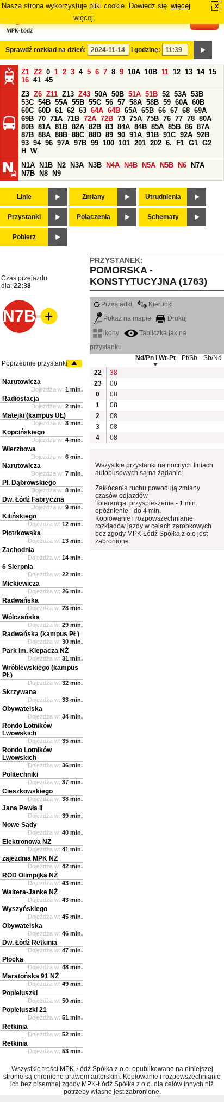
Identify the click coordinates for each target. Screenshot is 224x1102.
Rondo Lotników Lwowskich (27, 729)
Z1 (25, 72)
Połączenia (93, 217)
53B (197, 94)
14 (200, 72)
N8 (43, 173)
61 (59, 110)
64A (97, 110)
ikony (111, 333)
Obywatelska (22, 709)
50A (101, 94)
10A (134, 72)
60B (198, 102)
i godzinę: (145, 50)
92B (203, 135)
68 (186, 110)
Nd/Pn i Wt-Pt (155, 358)
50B (117, 94)
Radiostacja (20, 398)
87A (203, 127)
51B (151, 94)
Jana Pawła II (22, 808)
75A (135, 118)
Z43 (84, 94)
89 (109, 135)
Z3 (25, 94)
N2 (61, 165)
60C (27, 110)
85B (174, 127)
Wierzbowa (19, 449)
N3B (95, 165)
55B (78, 102)
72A (90, 118)
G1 (193, 143)
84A (123, 127)
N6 (182, 165)
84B (140, 127)
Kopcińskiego (23, 432)
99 (94, 143)
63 (82, 110)
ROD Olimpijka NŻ (30, 875)
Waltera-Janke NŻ (30, 892)
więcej (180, 6)
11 (165, 72)
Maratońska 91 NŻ (30, 976)
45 (49, 80)
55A (61, 102)
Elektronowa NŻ (26, 841)
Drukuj (176, 318)
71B (73, 118)
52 (166, 94)
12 (177, 72)
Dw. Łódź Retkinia (29, 942)
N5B (166, 165)
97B (80, 143)
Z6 (38, 94)
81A (44, 127)
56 (109, 102)
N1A (28, 165)
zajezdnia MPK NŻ (30, 858)
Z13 (68, 94)
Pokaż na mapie (127, 318)
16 (25, 80)
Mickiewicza (21, 583)
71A (56, 118)
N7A (197, 165)
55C (95, 102)
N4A (113, 165)
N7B (28, 173)
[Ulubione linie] (46, 316)
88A (44, 135)
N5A (148, 165)
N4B (131, 165)
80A (205, 118)
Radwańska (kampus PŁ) (40, 634)
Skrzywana (19, 692)
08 (113, 383)
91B (152, 135)
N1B (46, 165)
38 (113, 372)
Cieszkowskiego (27, 791)
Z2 (38, 72)
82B (95, 127)
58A (135, 102)
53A (180, 94)
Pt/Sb (189, 358)
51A (134, 94)
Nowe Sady (19, 825)
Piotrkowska (21, 533)
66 (162, 110)
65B (147, 110)
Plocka (12, 959)
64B (114, 110)
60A (181, 102)
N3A (77, 165)
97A (63, 143)
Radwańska (20, 600)
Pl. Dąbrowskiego (29, 482)
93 (25, 143)
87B (27, 135)
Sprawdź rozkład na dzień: (45, 50)
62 (70, 110)
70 (42, 118)
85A (157, 127)
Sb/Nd (212, 358)
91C (169, 135)
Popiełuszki (20, 993)
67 (174, 110)
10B (151, 72)
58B (152, 102)
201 (140, 143)
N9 (56, 173)
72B (107, 118)
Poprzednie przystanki (34, 363)
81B (61, 127)
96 (49, 143)
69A (200, 110)
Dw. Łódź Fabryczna (33, 499)
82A (78, 127)
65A (131, 110)
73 (121, 118)
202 (155, 143)
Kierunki (160, 304)
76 (167, 118)
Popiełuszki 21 (24, 1010)
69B (27, 118)
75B (152, 118)
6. (169, 143)
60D (44, 110)
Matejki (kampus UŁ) (34, 415)
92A (186, 135)
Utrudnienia (163, 197)
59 (167, 102)
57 (121, 102)
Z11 (52, 94)
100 (108, 143)
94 (37, 143)
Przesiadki (116, 304)
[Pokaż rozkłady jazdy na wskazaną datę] (203, 50)
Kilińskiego (19, 516)
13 (188, 72)
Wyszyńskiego (24, 909)
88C (78, 135)
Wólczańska (21, 617)
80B (27, 127)
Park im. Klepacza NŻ (35, 651)
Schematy (163, 217)
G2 (206, 143)
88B (61, 135)
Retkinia (15, 1026)
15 (212, 72)
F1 (180, 143)
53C (27, 102)
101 (124, 143)
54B (44, 102)
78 (191, 118)
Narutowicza (21, 382)
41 (37, 80)
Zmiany (93, 197)
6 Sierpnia (17, 567)
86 (188, 127)
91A (135, 135)
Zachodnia (18, 550)
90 (121, 135)
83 (109, 127)
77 (179, 118)
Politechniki (20, 774)
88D (95, 135)
